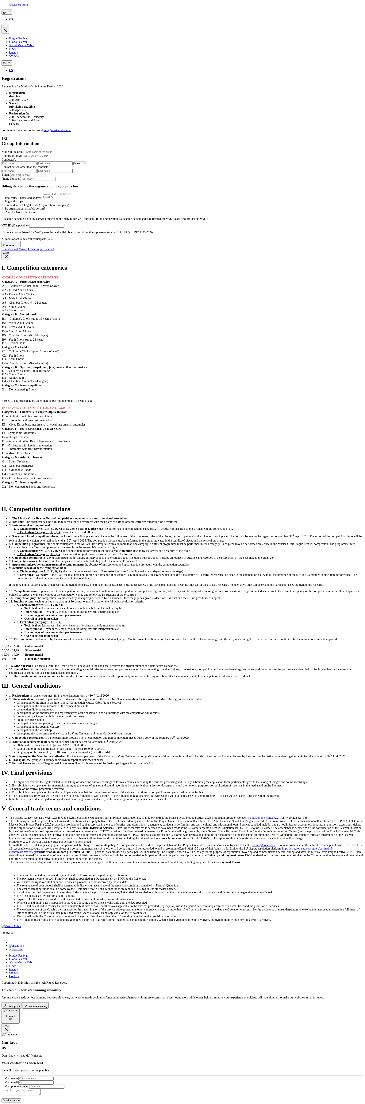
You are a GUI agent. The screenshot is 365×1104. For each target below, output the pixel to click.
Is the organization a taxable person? (23, 208)
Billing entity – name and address (22, 197)
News (12, 48)
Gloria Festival (18, 41)
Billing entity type (12, 201)
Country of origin (12, 155)
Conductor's (9, 159)
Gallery (13, 52)
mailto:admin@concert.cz (263, 817)
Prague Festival (18, 38)
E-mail (6, 174)
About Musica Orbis (21, 45)
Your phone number (17, 1086)
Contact (13, 55)
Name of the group (13, 151)
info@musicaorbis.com (57, 130)
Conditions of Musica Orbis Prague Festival (28, 249)
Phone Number (11, 178)
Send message (11, 1100)
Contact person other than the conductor (25, 167)
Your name (11, 1078)
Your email (11, 1082)
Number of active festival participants (24, 239)
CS (11, 19)
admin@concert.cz (263, 845)
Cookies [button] (14, 976)
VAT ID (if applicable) (15, 225)
